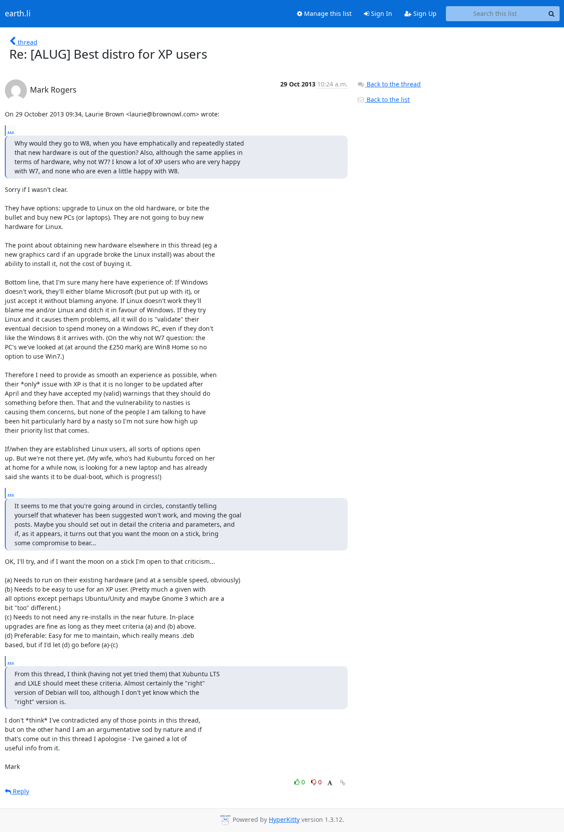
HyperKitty (284, 819)
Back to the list (387, 99)
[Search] (552, 13)
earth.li (18, 13)
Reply (20, 791)
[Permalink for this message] (343, 783)
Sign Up (424, 13)
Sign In (380, 13)
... (10, 130)
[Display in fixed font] (330, 783)
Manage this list (327, 13)
